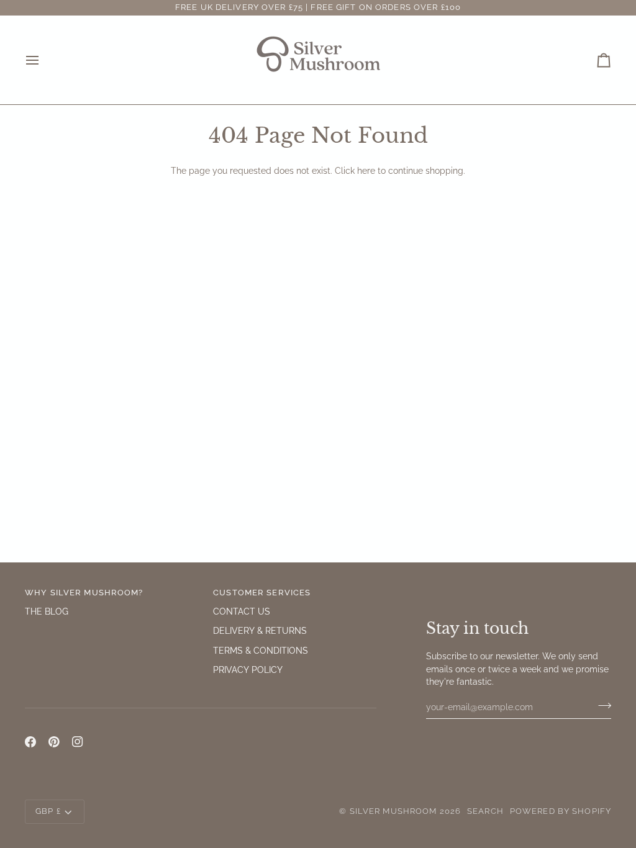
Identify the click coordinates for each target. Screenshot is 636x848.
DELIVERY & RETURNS (260, 631)
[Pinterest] (54, 741)
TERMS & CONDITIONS (260, 651)
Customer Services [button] (262, 592)
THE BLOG (46, 611)
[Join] (601, 705)
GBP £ (48, 811)
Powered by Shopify (560, 811)
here (366, 171)
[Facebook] (30, 741)
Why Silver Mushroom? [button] (84, 592)
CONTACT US (241, 611)
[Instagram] (77, 741)
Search (485, 811)
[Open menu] (43, 60)
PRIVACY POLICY (248, 670)
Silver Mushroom (393, 811)
